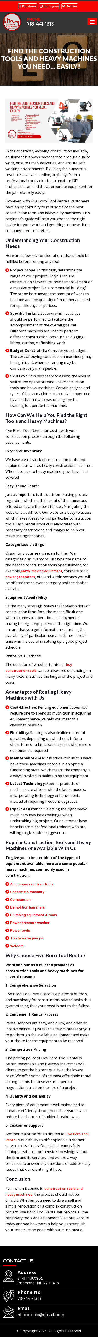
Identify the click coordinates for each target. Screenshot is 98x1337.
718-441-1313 (40, 24)
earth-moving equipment (41, 571)
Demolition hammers (27, 907)
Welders (17, 946)
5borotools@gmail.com (41, 1314)
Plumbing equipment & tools (33, 915)
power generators (20, 577)
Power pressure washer (29, 922)
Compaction (20, 899)
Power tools (20, 930)
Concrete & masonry (27, 891)
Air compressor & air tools (31, 884)
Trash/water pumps (26, 938)
